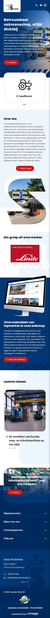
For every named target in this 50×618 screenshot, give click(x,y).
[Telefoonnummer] (36, 5)
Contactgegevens (13, 529)
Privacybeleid (36, 607)
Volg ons (8, 538)
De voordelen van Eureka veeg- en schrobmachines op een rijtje (26, 440)
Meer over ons (12, 521)
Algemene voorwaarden (18, 607)
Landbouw (25, 96)
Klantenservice (12, 513)
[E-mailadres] (41, 5)
